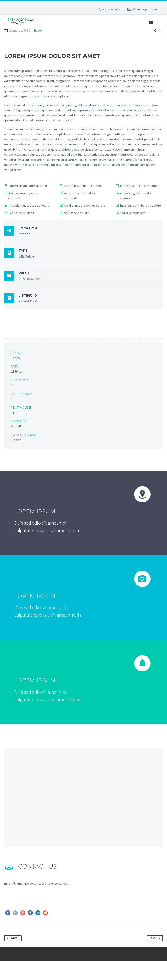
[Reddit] (45, 912)
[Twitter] (15, 912)
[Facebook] (7, 912)
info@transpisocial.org (145, 9)
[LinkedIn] (37, 912)
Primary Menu (151, 22)
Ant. (14, 938)
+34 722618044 (112, 9)
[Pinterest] (22, 912)
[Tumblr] (30, 912)
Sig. (153, 938)
